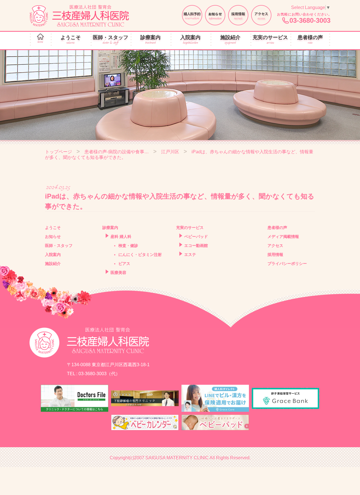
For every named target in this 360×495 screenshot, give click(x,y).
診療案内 (150, 40)
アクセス (275, 245)
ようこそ (70, 40)
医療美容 (118, 272)
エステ (190, 254)
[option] (180, 95)
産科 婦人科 (121, 236)
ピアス (124, 263)
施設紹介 (230, 40)
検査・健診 (128, 245)
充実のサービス (270, 40)
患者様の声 (310, 40)
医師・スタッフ (110, 40)
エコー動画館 (196, 245)
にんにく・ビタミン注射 (140, 254)
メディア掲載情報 (283, 236)
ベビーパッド (196, 236)
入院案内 (190, 40)
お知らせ (53, 236)
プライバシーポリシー (287, 263)
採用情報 (275, 254)
